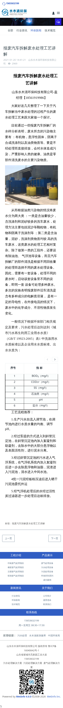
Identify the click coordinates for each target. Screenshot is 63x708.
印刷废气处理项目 (16, 563)
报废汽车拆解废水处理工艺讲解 (28, 523)
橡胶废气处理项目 (16, 567)
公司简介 (47, 595)
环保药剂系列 (47, 575)
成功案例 (47, 579)
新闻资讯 (15, 588)
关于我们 (47, 588)
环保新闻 (36, 30)
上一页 (8, 538)
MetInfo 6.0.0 (23, 696)
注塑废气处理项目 (16, 571)
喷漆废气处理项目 (16, 575)
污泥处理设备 (47, 571)
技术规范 (50, 30)
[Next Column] (55, 359)
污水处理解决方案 (12, 663)
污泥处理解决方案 (32, 663)
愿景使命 (47, 600)
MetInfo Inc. (54, 696)
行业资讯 (21, 30)
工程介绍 (15, 555)
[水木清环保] (14, 12)
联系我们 (47, 604)
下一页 (54, 538)
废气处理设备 (47, 563)
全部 (10, 30)
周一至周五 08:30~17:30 (32, 625)
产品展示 (47, 555)
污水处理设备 (47, 567)
